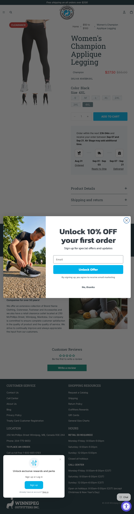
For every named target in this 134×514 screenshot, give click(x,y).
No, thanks (88, 287)
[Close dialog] (126, 220)
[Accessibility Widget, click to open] (126, 506)
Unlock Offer (88, 269)
